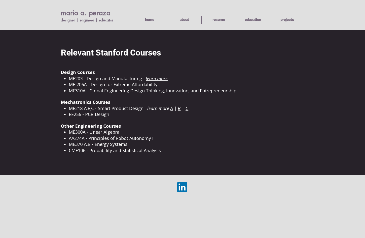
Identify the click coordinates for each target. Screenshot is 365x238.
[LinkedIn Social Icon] (182, 187)
